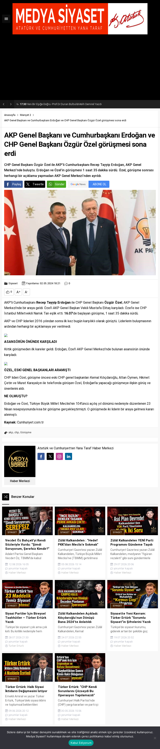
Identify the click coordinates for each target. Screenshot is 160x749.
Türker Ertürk (16, 645)
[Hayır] (155, 738)
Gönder (60, 184)
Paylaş (16, 184)
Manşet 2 (25, 114)
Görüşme (25, 432)
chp (16, 432)
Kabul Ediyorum (81, 742)
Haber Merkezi (20, 481)
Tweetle (38, 184)
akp (11, 432)
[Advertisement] (80, 69)
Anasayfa (9, 114)
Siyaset (13, 283)
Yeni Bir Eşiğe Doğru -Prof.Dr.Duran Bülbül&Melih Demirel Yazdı (61, 104)
